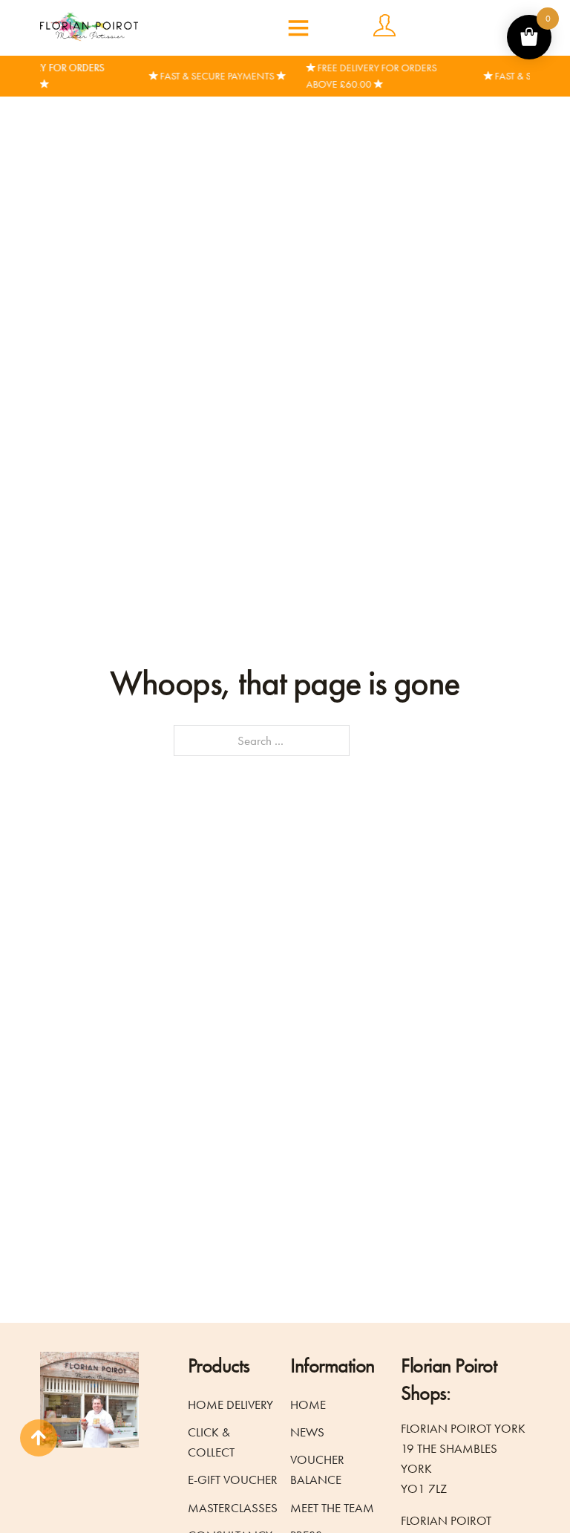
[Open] (298, 27)
